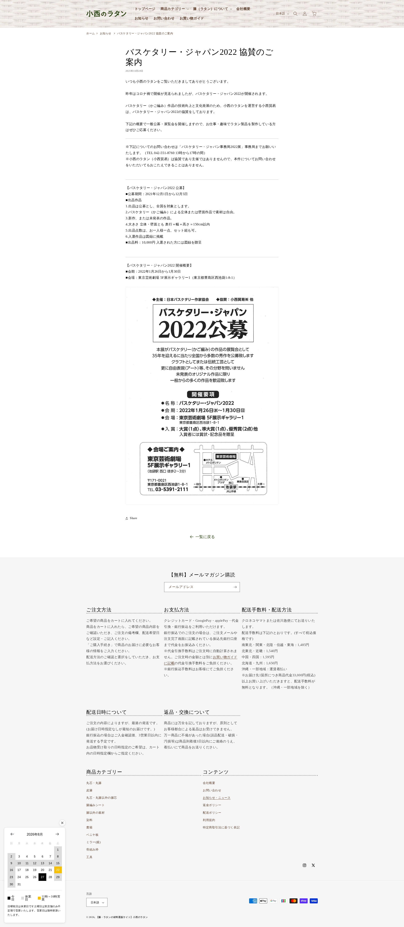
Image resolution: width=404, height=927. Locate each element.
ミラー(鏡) (93, 842)
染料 (89, 820)
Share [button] (133, 518)
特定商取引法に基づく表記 (221, 827)
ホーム (90, 33)
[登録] (235, 587)
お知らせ (105, 33)
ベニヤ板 (92, 834)
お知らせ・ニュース (216, 797)
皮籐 (89, 790)
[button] (174, 9)
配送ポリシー (212, 812)
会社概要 (209, 783)
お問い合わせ (212, 790)
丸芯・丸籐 (94, 783)
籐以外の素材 (95, 812)
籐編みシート (95, 805)
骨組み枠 (92, 849)
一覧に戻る (205, 537)
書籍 (89, 827)
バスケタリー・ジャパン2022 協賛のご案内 (145, 33)
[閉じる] (62, 823)
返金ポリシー (212, 805)
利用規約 (209, 820)
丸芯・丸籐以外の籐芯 (101, 797)
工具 (89, 857)
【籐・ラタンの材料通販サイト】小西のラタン (122, 917)
